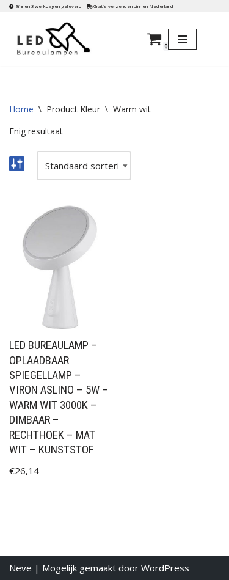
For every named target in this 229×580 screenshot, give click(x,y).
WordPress (165, 568)
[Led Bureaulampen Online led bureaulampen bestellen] (62, 39)
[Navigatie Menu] (182, 39)
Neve (20, 568)
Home (21, 109)
